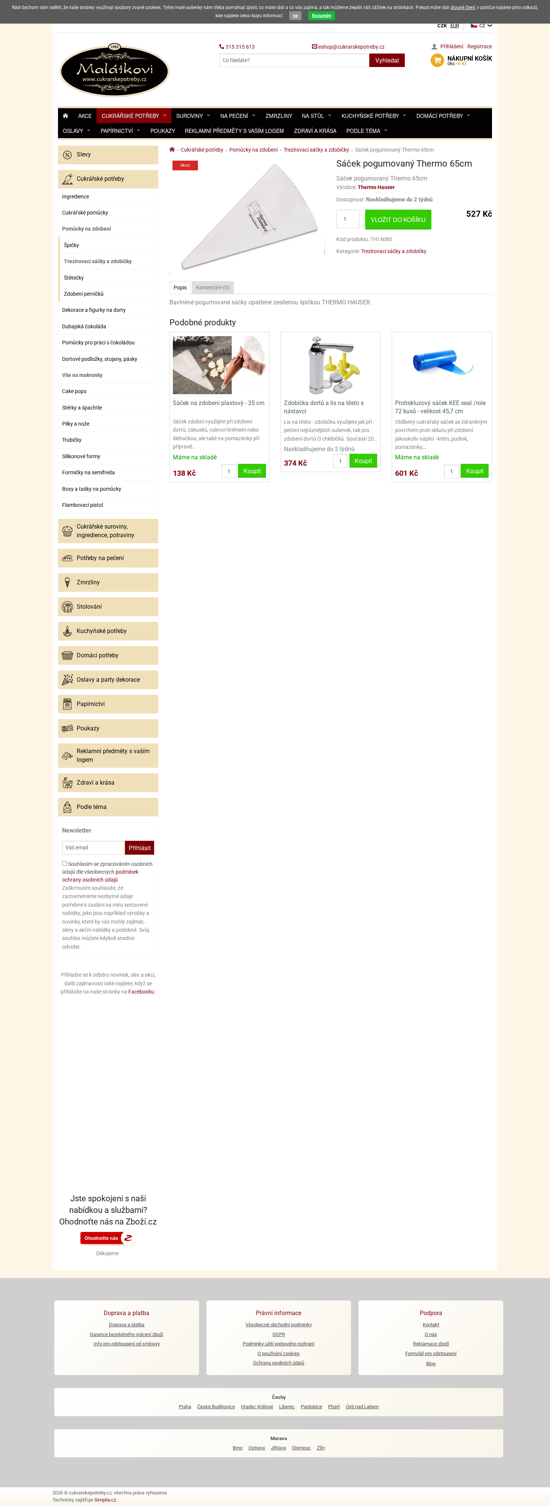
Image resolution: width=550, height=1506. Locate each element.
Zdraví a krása (315, 130)
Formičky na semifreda (88, 472)
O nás (431, 1334)
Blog (431, 1363)
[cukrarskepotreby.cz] (115, 69)
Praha (185, 1406)
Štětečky (74, 278)
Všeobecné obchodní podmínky (278, 1324)
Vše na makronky (82, 375)
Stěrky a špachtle (82, 408)
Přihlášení (451, 46)
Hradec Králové (257, 1406)
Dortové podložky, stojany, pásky (99, 359)
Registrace (479, 46)
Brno (237, 1448)
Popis (180, 287)
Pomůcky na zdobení (86, 229)
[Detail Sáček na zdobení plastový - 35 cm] (219, 364)
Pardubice (311, 1406)
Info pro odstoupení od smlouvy (127, 1344)
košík (469, 60)
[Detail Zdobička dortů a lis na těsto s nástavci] (330, 364)
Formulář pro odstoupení (430, 1353)
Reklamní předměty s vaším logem (234, 130)
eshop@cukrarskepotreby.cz (351, 47)
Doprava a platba (126, 1324)
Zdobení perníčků (84, 294)
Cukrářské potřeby (130, 115)
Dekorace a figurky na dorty (94, 310)
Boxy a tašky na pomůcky (91, 489)
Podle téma (363, 130)
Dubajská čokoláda (84, 326)
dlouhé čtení (462, 7)
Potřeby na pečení (100, 558)
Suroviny (189, 115)
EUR (454, 25)
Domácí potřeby (439, 115)
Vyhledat (387, 60)
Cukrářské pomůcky (85, 213)
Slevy (84, 154)
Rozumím (321, 15)
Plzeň (334, 1406)
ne (295, 15)
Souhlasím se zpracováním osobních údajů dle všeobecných (107, 872)
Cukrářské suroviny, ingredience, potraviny (105, 530)
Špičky (71, 245)
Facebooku (141, 992)
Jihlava (278, 1448)
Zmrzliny (279, 115)
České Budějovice (216, 1406)
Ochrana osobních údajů (278, 1363)
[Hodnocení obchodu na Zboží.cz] (108, 1238)
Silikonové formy (81, 456)
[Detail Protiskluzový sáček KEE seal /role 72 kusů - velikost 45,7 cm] (441, 364)
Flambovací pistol (82, 505)
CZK (442, 25)
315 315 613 (239, 47)
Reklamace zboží (431, 1344)
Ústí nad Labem (362, 1406)
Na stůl (313, 115)
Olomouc (301, 1448)
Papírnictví (117, 130)
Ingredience (75, 197)
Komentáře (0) (213, 287)
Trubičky (72, 440)
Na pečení (234, 115)
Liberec (287, 1406)
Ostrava (256, 1448)
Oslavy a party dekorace (108, 679)
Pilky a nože (75, 424)
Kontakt (431, 1324)
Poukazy (162, 130)
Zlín (321, 1448)
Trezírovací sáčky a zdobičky (98, 261)
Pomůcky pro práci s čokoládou (98, 343)
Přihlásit (139, 847)
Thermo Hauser (376, 187)
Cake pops (74, 391)
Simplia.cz (105, 1500)
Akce (85, 115)
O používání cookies (278, 1353)
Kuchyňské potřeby (370, 115)
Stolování (89, 606)
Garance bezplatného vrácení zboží (126, 1334)
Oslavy (73, 130)
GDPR (278, 1334)
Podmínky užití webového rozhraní (278, 1344)
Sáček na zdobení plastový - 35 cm (219, 403)
